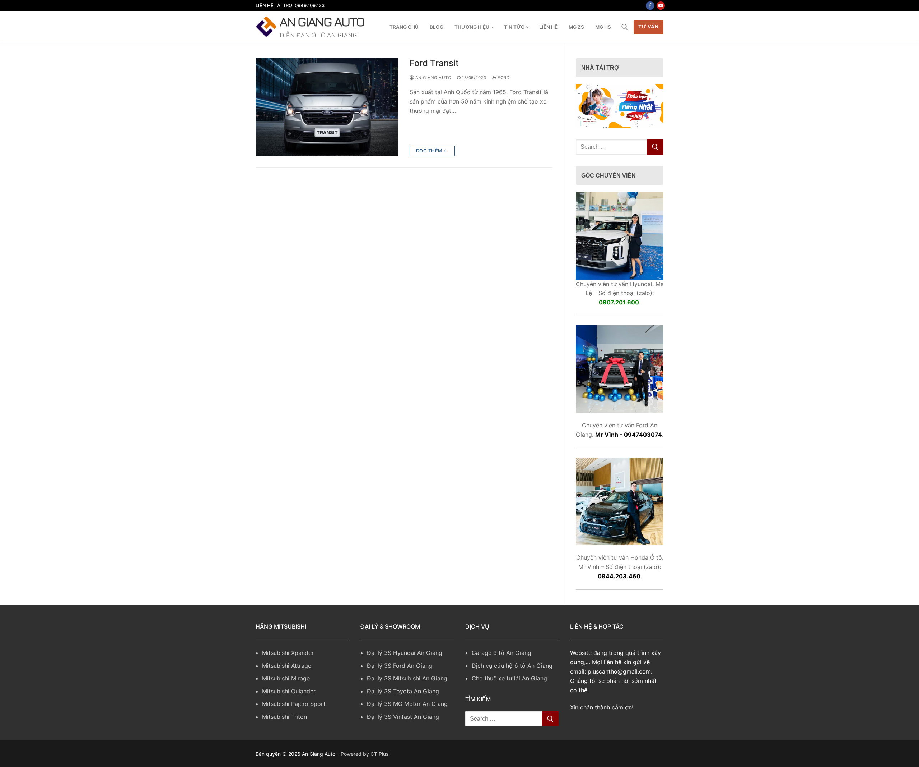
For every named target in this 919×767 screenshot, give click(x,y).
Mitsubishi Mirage (286, 678)
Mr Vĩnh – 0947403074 (628, 434)
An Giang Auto (322, 21)
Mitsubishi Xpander (288, 652)
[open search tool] (624, 27)
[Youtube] (661, 5)
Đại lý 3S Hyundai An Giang (404, 652)
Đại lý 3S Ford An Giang (399, 665)
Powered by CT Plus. (365, 754)
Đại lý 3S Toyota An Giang (403, 691)
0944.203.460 (619, 576)
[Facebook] (650, 5)
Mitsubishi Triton (284, 716)
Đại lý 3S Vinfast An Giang (403, 716)
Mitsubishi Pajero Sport (294, 703)
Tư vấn (648, 26)
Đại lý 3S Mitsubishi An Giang (407, 678)
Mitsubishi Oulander (289, 691)
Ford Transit (434, 63)
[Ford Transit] (327, 107)
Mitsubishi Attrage (286, 665)
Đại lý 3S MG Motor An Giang (407, 703)
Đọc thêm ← (432, 150)
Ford (502, 77)
